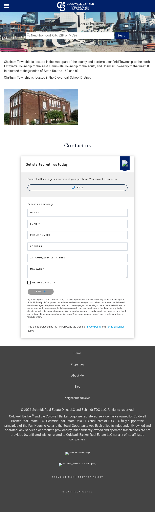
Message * (37, 269)
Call (80, 187)
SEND (40, 291)
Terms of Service (115, 326)
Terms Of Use (63, 477)
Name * (35, 212)
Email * (35, 224)
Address (36, 246)
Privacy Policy (93, 326)
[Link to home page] (77, 6)
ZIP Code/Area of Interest (48, 257)
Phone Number (40, 235)
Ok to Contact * (43, 282)
